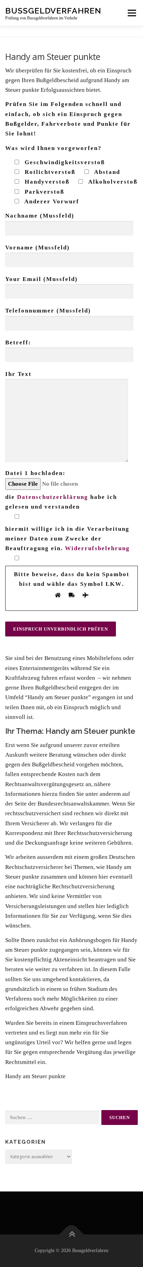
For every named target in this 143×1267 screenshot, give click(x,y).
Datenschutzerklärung (52, 497)
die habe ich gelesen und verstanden (61, 502)
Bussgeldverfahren (53, 10)
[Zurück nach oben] (71, 1234)
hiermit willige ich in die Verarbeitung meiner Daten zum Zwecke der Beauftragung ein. (67, 539)
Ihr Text (18, 374)
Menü (132, 13)
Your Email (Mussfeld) (41, 279)
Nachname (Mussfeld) (39, 215)
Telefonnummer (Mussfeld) (48, 310)
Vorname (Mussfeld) (37, 247)
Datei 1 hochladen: (35, 473)
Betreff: (18, 342)
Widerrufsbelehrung (97, 548)
